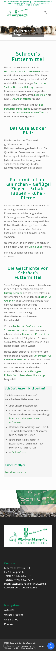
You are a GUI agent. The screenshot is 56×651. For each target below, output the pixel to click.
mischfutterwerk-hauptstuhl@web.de (25, 583)
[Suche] (44, 13)
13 (40, 514)
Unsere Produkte (13, 614)
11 (40, 37)
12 (38, 514)
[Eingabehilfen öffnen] (51, 646)
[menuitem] (44, 13)
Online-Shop (36, 246)
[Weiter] (53, 26)
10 (38, 37)
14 (42, 514)
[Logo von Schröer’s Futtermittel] (23, 13)
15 (45, 514)
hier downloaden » (15, 472)
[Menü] (50, 12)
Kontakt (8, 624)
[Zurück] (2, 26)
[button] (5, 645)
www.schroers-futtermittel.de (20, 587)
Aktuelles (9, 610)
